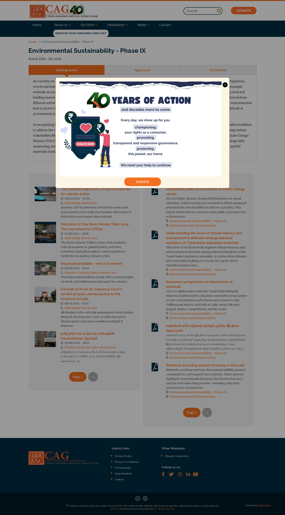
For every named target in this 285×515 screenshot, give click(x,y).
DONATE (142, 182)
